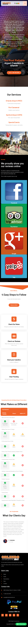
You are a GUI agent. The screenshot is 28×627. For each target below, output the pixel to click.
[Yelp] (14, 615)
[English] (15, 3)
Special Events (14, 122)
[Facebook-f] (2, 615)
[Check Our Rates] (14, 319)
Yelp (14, 277)
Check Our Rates (14, 324)
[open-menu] (25, 3)
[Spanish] (18, 3)
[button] (21, 624)
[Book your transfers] (14, 354)
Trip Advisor (14, 226)
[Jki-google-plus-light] (18, 615)
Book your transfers (14, 360)
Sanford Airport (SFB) (14, 115)
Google (14, 253)
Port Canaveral (13, 107)
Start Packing (14, 377)
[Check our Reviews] (14, 336)
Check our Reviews (14, 341)
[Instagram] (6, 615)
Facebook (14, 203)
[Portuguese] (17, 3)
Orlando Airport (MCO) (14, 101)
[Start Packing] (14, 371)
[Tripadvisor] (10, 615)
